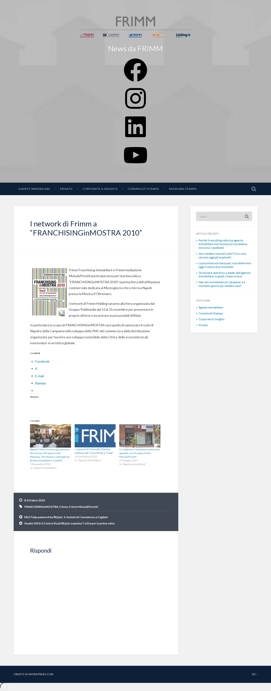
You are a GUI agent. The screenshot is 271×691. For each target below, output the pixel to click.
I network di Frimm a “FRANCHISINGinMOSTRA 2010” (86, 228)
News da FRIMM (135, 48)
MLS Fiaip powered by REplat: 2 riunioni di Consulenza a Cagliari (66, 517)
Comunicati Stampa (143, 188)
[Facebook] (135, 81)
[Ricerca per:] (224, 216)
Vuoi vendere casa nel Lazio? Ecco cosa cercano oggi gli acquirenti (222, 255)
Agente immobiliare (34, 188)
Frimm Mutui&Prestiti (83, 506)
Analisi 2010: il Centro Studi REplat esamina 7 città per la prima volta (69, 523)
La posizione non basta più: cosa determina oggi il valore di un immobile (225, 264)
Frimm (63, 506)
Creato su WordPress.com (33, 674)
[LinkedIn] (135, 138)
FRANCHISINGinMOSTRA (41, 506)
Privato (66, 188)
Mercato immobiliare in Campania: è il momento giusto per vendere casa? (222, 283)
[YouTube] (135, 166)
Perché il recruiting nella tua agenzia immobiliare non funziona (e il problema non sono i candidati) (223, 244)
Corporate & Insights (100, 188)
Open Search (254, 189)
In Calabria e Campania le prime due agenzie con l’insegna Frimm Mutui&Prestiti (139, 453)
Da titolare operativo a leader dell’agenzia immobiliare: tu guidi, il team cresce (224, 274)
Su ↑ (255, 674)
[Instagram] (135, 110)
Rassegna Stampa (183, 188)
